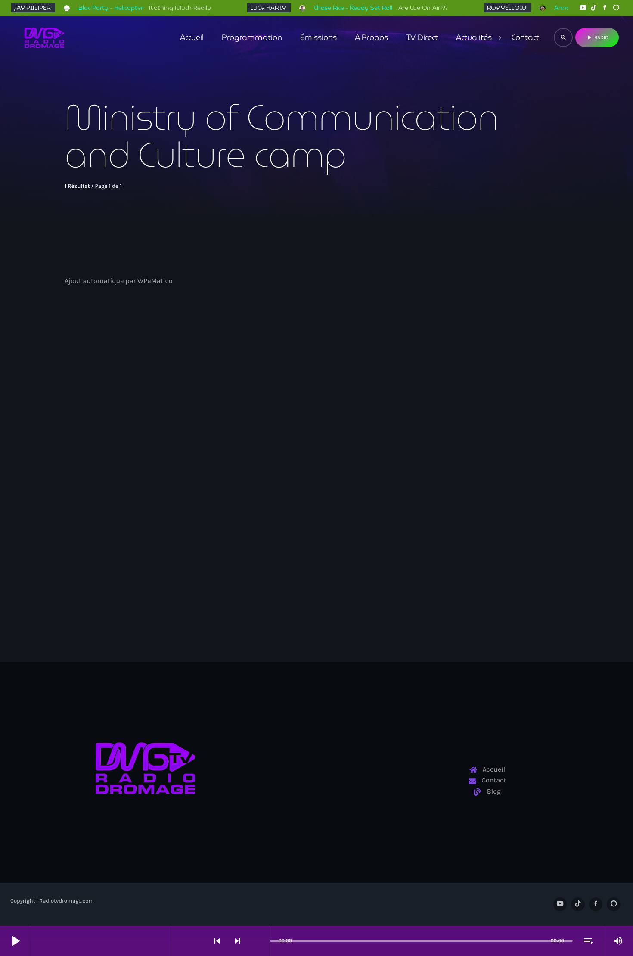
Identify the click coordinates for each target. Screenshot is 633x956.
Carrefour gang (99, 455)
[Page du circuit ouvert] (261, 941)
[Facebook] (605, 8)
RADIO (597, 37)
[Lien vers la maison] (44, 37)
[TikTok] (593, 8)
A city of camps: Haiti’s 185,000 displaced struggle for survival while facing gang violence (138, 482)
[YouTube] (582, 8)
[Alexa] (616, 8)
